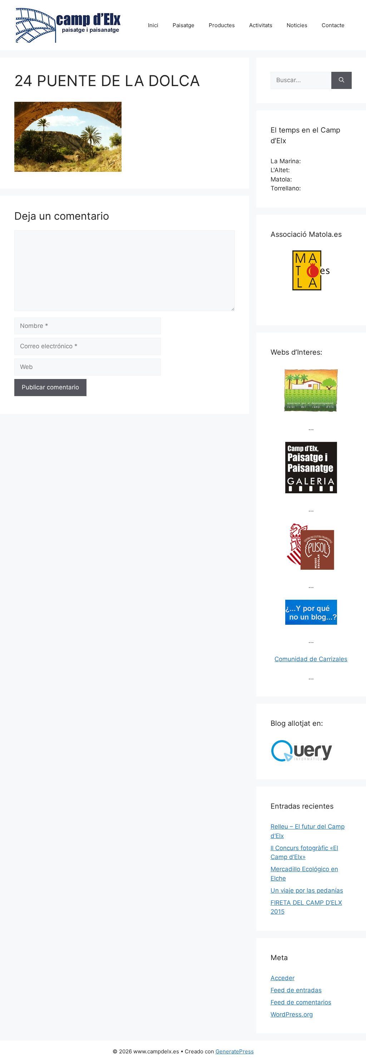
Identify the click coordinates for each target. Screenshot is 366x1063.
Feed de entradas (296, 990)
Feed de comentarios (301, 1002)
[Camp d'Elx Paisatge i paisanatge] (311, 491)
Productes (222, 25)
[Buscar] (341, 80)
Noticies (297, 25)
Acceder (283, 978)
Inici (153, 25)
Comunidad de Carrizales (310, 659)
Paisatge (183, 25)
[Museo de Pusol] (311, 567)
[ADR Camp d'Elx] (311, 410)
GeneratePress (235, 1051)
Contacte (333, 25)
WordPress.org (292, 1014)
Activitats (260, 25)
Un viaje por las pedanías (307, 890)
